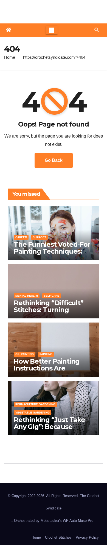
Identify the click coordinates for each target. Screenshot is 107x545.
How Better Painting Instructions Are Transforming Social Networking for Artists (50, 371)
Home (9, 57)
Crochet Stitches (58, 537)
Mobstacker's (51, 521)
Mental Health (26, 295)
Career (21, 237)
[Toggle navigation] (52, 30)
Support (39, 237)
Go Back (54, 160)
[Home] (8, 30)
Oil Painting (24, 354)
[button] (96, 30)
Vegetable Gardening (32, 412)
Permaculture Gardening (35, 404)
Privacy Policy (87, 537)
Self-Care (51, 295)
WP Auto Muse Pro (78, 521)
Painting (46, 354)
